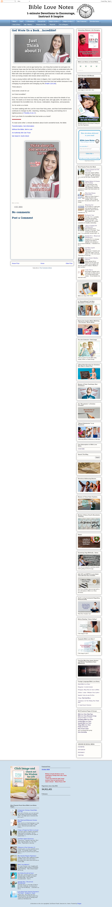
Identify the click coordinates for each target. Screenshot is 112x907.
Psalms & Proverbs (83, 727)
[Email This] (15, 207)
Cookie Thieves (89, 270)
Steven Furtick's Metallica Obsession (91, 258)
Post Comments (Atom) (46, 268)
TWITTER (80, 755)
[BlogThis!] (17, 207)
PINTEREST (81, 752)
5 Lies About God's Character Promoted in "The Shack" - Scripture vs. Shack (28, 892)
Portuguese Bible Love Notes (85, 719)
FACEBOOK (81, 747)
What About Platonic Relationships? (90, 193)
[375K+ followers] (80, 66)
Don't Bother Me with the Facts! (26, 873)
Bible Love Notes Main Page (85, 714)
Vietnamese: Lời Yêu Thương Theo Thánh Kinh (88, 701)
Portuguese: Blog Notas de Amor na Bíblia (88, 689)
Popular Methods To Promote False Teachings (92, 182)
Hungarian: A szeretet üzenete (85, 687)
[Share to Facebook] (20, 207)
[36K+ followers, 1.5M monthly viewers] (86, 66)
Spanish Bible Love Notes (84, 723)
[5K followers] (91, 66)
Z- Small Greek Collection (84, 705)
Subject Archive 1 (54, 21)
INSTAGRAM (81, 749)
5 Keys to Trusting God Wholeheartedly (91, 226)
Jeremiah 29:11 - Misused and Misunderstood (92, 236)
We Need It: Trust (89, 215)
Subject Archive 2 (68, 21)
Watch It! (52, 24)
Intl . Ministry (28, 24)
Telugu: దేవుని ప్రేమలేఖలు (84, 698)
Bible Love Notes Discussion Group (87, 716)
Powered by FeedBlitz (94, 158)
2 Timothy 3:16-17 (29, 113)
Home (14, 21)
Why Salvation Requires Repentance (27, 856)
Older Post (69, 263)
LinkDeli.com (80, 70)
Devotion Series (94, 21)
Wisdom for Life (41, 24)
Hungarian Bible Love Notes (85, 717)
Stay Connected (81, 21)
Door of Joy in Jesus (83, 728)
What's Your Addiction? (23, 864)
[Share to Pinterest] (22, 207)
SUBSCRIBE (81, 449)
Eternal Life (41, 21)
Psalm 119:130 (50, 83)
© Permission (30, 21)
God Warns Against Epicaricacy (90, 248)
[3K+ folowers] (96, 66)
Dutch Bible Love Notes (84, 684)
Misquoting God (89, 205)
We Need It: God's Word (20, 136)
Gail (21, 21)
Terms (89, 160)
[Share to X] (18, 207)
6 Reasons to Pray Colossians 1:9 (26, 847)
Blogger (79, 903)
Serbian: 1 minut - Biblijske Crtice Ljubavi (88, 692)
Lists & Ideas (16, 24)
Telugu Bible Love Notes (84, 725)
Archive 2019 (46, 769)
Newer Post (15, 263)
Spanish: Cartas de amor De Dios (86, 695)
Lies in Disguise (63, 24)
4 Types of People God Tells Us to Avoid (92, 170)
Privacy (92, 160)
